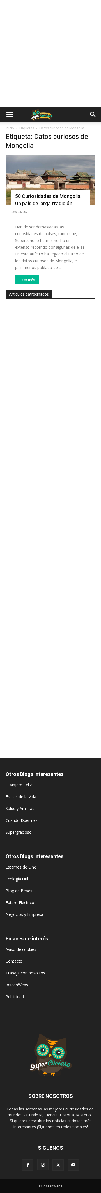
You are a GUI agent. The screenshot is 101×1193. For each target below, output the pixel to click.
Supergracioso (19, 832)
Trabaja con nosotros (25, 973)
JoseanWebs (17, 984)
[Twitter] (58, 1165)
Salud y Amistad (20, 808)
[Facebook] (27, 1165)
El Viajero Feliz (19, 784)
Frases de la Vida (21, 796)
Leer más (27, 280)
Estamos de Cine (21, 867)
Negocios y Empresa (24, 914)
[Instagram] (43, 1164)
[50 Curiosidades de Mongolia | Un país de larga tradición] (50, 180)
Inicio (10, 128)
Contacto (14, 961)
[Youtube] (73, 1165)
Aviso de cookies (21, 949)
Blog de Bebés (19, 890)
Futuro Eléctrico (20, 902)
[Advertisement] (50, 53)
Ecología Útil (17, 879)
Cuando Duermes (22, 820)
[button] (10, 114)
